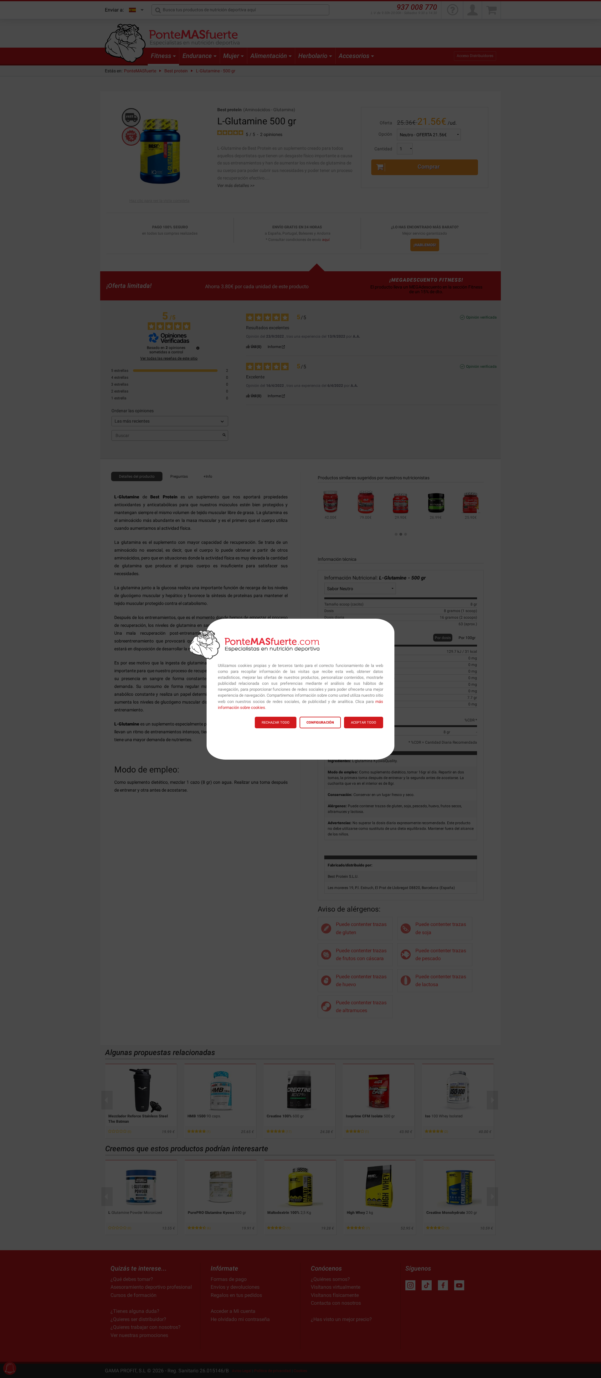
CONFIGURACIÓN (320, 722)
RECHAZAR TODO (276, 722)
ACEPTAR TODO (363, 722)
